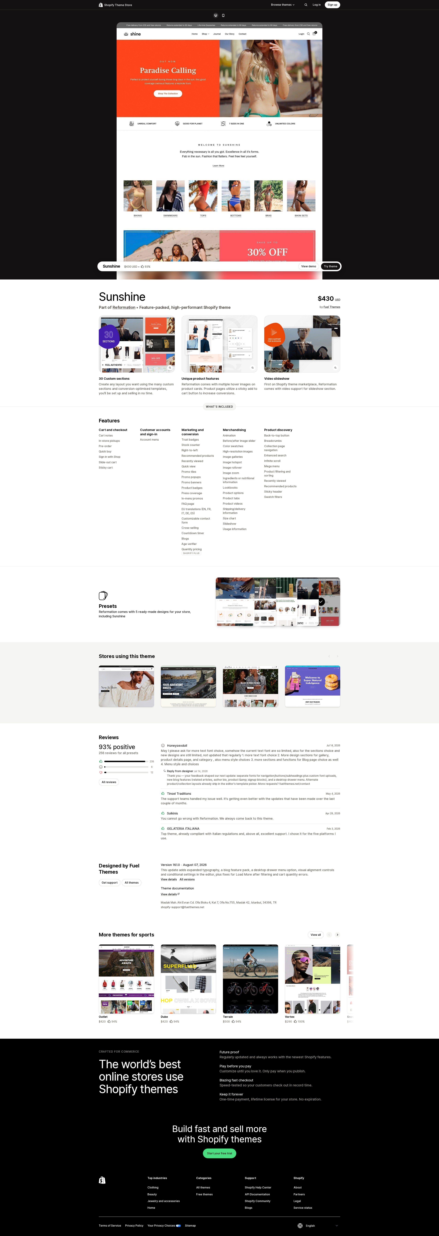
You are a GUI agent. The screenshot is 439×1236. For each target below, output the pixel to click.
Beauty (152, 1194)
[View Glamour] (235, 602)
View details (169, 879)
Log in (317, 4)
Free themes (204, 1194)
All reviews (109, 782)
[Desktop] (215, 15)
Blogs (248, 1207)
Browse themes (281, 4)
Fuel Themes (332, 307)
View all (316, 934)
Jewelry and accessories (163, 1201)
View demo (308, 266)
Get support (109, 882)
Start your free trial (219, 1153)
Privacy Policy (134, 1225)
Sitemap (190, 1225)
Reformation (123, 307)
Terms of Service (110, 1225)
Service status (303, 1207)
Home (151, 1207)
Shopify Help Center (258, 1187)
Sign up (332, 4)
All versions (187, 879)
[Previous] (329, 656)
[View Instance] (256, 602)
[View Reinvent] (278, 602)
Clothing (152, 1187)
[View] (126, 687)
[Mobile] (223, 15)
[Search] (306, 5)
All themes (132, 882)
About (298, 1187)
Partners (299, 1194)
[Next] (337, 656)
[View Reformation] (299, 602)
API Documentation (257, 1194)
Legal (297, 1201)
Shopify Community (257, 1201)
